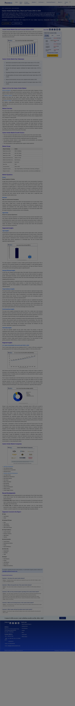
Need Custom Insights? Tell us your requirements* (31, 356)
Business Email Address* (27, 347)
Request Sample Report (37, 366)
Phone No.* (25, 352)
